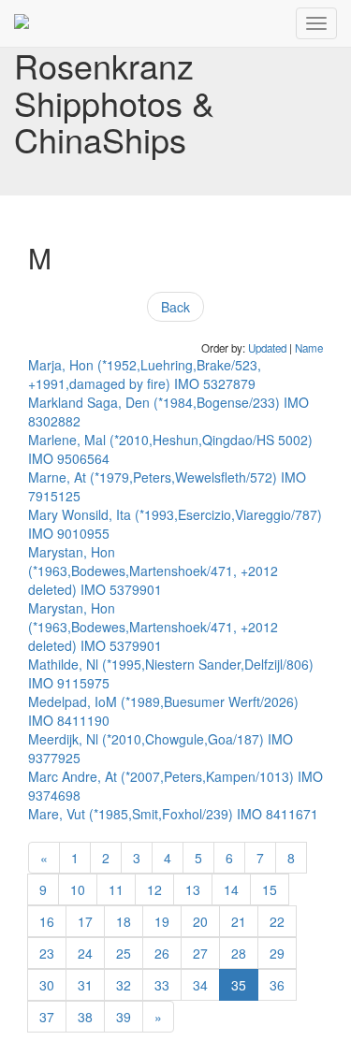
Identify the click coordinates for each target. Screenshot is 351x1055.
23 (46, 953)
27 (200, 953)
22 (277, 921)
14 (231, 889)
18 (123, 921)
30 (46, 985)
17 (85, 921)
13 (192, 889)
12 (154, 889)
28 (238, 953)
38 (85, 1016)
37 (46, 1016)
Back (175, 306)
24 (85, 953)
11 (116, 889)
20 (200, 921)
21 (238, 921)
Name (309, 347)
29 (277, 953)
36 (277, 985)
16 (46, 921)
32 (123, 985)
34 (200, 985)
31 (85, 985)
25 (123, 953)
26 (161, 953)
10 (77, 889)
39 (123, 1016)
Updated (267, 347)
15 (269, 889)
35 (238, 985)
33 (161, 985)
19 (161, 921)
